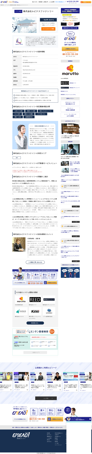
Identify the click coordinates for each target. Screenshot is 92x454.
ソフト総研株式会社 (47, 316)
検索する (35, 352)
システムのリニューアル (36, 346)
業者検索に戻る (34, 322)
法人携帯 (56, 439)
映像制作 (56, 438)
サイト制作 (57, 443)
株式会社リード (32, 304)
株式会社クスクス (19, 316)
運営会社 (48, 439)
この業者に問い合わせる (35, 262)
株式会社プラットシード (49, 304)
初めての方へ (35, 1)
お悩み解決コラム (58, 436)
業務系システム (52, 342)
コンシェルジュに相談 (48, 28)
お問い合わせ (49, 441)
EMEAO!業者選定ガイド (60, 1)
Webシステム (36, 341)
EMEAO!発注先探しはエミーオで (42, 453)
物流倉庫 (56, 441)
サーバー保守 (44, 345)
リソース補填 (52, 345)
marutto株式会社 (19, 304)
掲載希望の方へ (49, 436)
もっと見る (46, 398)
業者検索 (40, 1)
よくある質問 (51, 1)
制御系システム (44, 342)
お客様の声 (45, 1)
